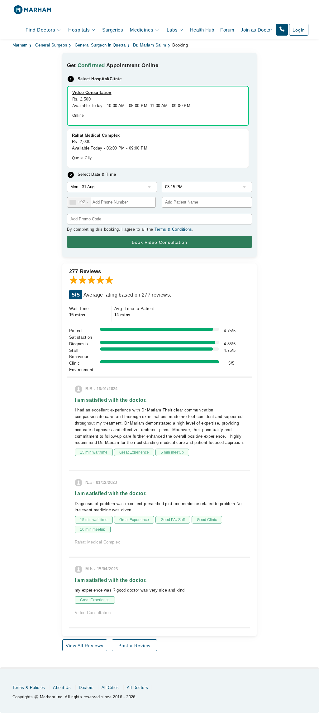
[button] (282, 30)
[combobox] (79, 202)
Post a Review (134, 645)
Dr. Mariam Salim (149, 45)
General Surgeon (51, 45)
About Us (62, 687)
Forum (227, 29)
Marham (20, 45)
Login (299, 29)
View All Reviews (84, 645)
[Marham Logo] (32, 12)
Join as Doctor (256, 29)
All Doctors (137, 687)
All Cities (110, 687)
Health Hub (202, 29)
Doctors (86, 687)
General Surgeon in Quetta (100, 45)
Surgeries (112, 29)
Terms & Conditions (173, 229)
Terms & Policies (28, 687)
